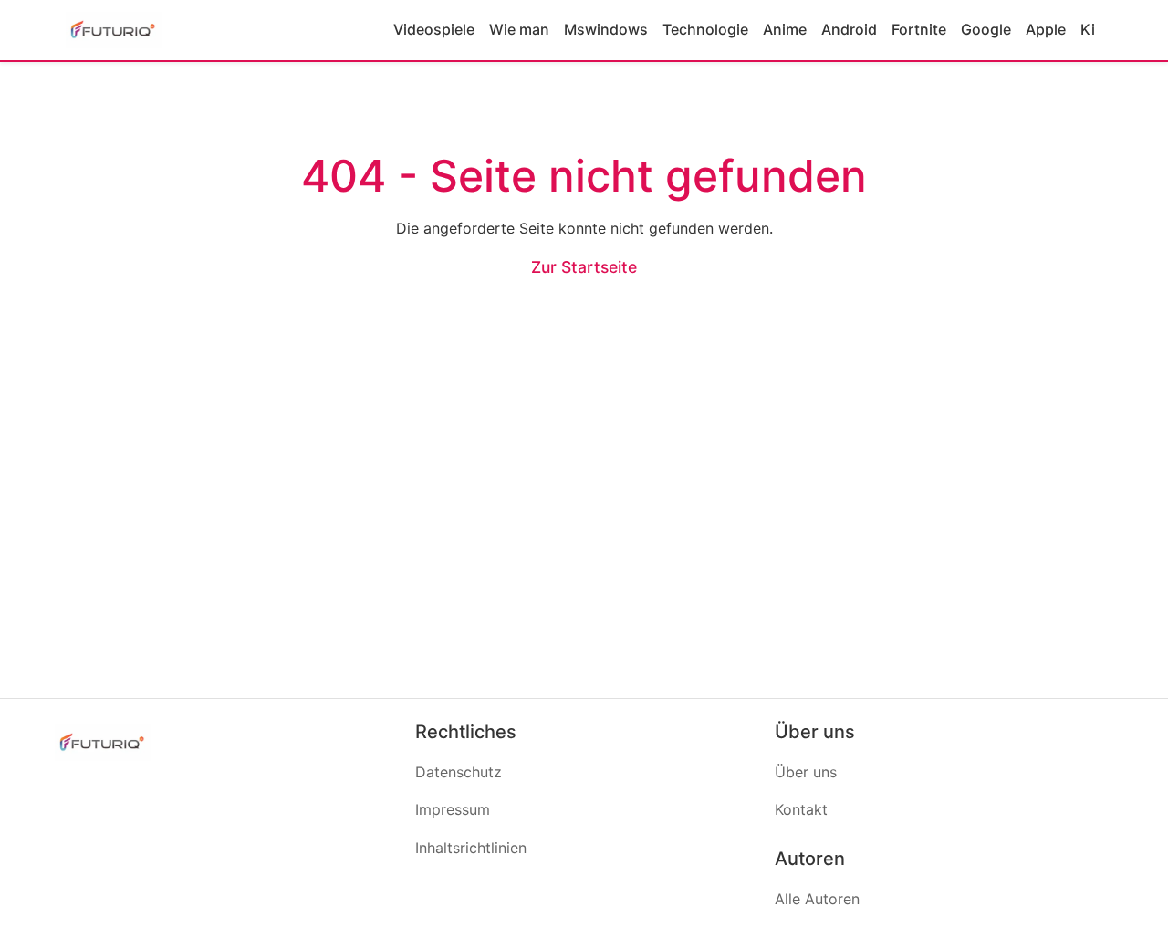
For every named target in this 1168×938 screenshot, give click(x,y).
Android (849, 29)
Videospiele (433, 29)
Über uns (806, 772)
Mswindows (606, 29)
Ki (1087, 29)
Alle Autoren (817, 899)
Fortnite (919, 29)
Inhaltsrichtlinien (471, 848)
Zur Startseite (584, 266)
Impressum (452, 809)
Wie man (519, 29)
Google (986, 29)
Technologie (705, 29)
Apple (1046, 29)
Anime (785, 29)
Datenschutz (458, 772)
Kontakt (801, 809)
